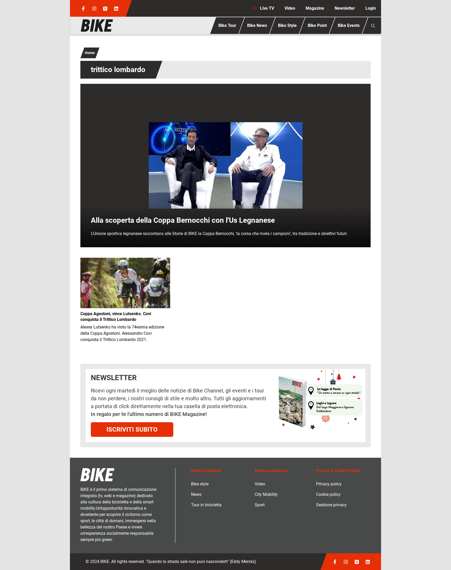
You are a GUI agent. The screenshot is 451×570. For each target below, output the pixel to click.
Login (370, 8)
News (196, 494)
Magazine (315, 8)
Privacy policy (329, 483)
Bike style (200, 483)
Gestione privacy (331, 504)
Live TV (267, 8)
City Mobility (266, 494)
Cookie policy (328, 494)
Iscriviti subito (132, 429)
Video (289, 8)
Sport (260, 504)
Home (90, 53)
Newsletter (345, 8)
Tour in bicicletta (206, 504)
